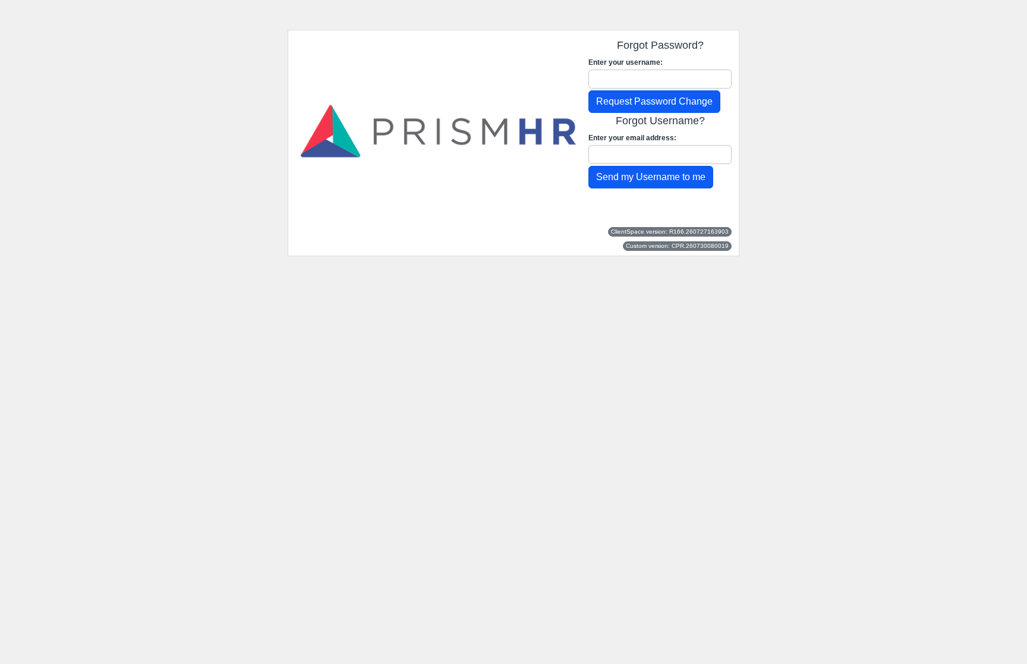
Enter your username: (625, 62)
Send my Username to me (650, 177)
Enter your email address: (632, 138)
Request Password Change (654, 101)
